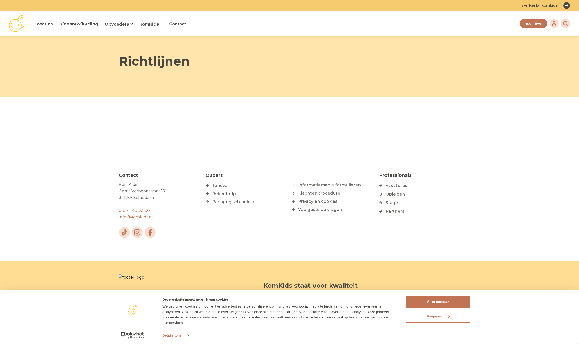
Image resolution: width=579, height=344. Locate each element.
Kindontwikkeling (78, 23)
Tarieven (221, 185)
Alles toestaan (438, 302)
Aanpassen (435, 316)
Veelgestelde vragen (320, 209)
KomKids (149, 24)
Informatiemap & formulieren (329, 185)
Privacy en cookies (317, 201)
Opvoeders (117, 24)
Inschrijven (534, 23)
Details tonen (172, 335)
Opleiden (395, 194)
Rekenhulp (224, 193)
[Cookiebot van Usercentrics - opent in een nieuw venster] (132, 335)
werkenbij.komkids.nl (542, 5)
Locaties (43, 23)
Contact (177, 23)
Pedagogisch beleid (233, 201)
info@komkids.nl (136, 216)
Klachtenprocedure (319, 193)
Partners (395, 211)
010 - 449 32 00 (134, 210)
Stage (392, 202)
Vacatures (396, 185)
